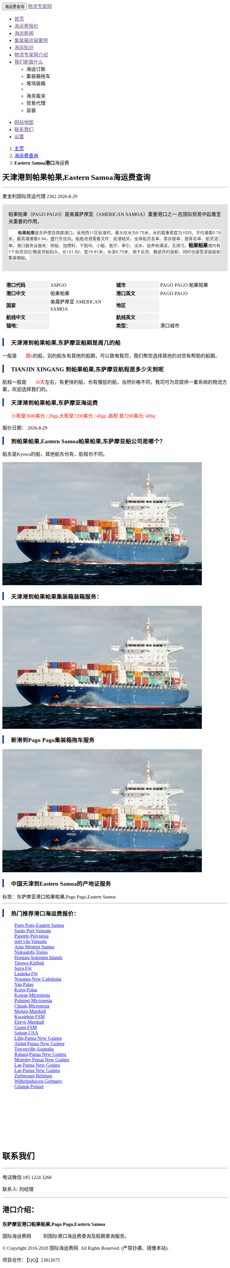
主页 (19, 148)
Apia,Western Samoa (34, 946)
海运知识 (24, 47)
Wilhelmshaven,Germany (38, 1081)
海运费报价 (26, 26)
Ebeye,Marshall (29, 1022)
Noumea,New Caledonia (37, 979)
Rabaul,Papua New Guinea (40, 1054)
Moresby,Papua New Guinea (41, 1059)
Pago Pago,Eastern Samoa (39, 925)
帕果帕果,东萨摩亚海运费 (66, 403)
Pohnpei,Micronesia (33, 1000)
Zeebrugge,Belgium (33, 1075)
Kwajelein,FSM (29, 1016)
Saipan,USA (26, 1032)
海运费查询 (26, 155)
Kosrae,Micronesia (32, 995)
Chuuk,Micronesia (31, 1005)
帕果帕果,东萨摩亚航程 (100, 369)
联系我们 (24, 129)
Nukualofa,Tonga (31, 952)
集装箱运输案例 (31, 40)
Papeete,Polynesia (31, 936)
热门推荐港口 (28, 913)
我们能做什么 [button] (28, 62)
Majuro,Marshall (30, 1011)
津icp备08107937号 (188, 1248)
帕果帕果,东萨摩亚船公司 (110, 441)
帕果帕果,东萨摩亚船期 (63, 343)
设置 (19, 136)
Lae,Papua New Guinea (37, 1065)
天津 (37, 1236)
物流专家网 (40, 6)
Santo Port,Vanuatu (32, 930)
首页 (19, 19)
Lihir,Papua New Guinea (38, 1038)
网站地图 (24, 122)
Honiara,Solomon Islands (38, 957)
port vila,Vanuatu (30, 941)
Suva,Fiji (22, 968)
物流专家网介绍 (31, 54)
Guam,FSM (25, 1027)
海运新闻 (24, 33)
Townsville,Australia (34, 1048)
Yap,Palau (24, 984)
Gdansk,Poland (28, 1086)
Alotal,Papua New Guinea (39, 1043)
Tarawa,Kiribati (29, 962)
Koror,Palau (25, 989)
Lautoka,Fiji (25, 973)
